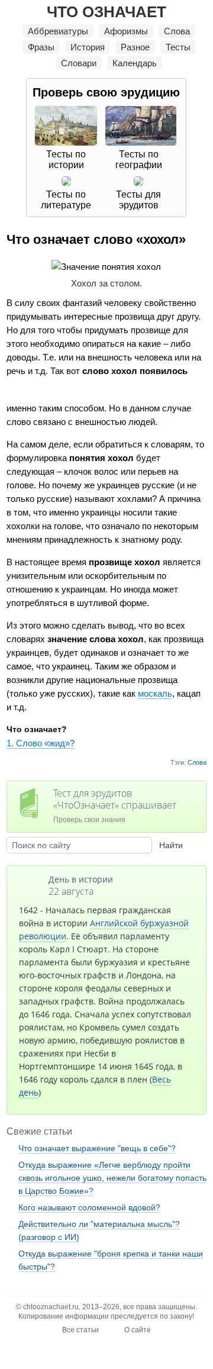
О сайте (137, 1330)
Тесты (178, 47)
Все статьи (80, 1330)
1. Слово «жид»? (41, 743)
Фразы (41, 47)
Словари (78, 63)
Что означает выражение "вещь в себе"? (97, 1148)
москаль (155, 693)
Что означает (106, 12)
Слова (177, 31)
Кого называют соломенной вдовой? (89, 1207)
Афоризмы (126, 31)
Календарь (134, 63)
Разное (135, 47)
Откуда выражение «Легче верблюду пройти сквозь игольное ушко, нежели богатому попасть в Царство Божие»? (112, 1178)
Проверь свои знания (114, 805)
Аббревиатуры (58, 31)
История (87, 47)
